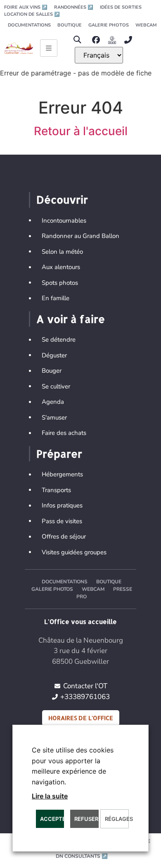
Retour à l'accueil (81, 131)
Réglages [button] (116, 818)
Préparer (59, 453)
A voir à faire (70, 318)
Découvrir (62, 199)
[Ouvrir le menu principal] (48, 48)
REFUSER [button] (86, 818)
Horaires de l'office (80, 717)
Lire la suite (50, 796)
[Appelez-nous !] (130, 40)
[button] (77, 40)
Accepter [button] (52, 818)
